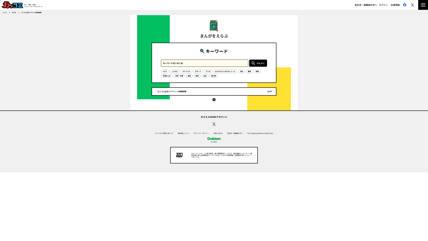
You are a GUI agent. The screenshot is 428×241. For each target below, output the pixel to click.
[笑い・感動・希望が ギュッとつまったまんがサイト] (12, 5)
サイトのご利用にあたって (164, 133)
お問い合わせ (218, 133)
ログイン (383, 5)
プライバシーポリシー (201, 133)
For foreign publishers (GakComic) (260, 133)
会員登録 (395, 5)
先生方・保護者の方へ (366, 4)
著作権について (183, 133)
